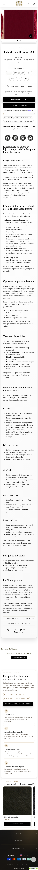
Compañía (18, 841)
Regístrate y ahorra (18, 848)
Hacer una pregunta (19, 623)
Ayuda (18, 833)
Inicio (18, 48)
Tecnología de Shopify (19, 868)
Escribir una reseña (19, 657)
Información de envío (19, 618)
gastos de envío (11, 59)
